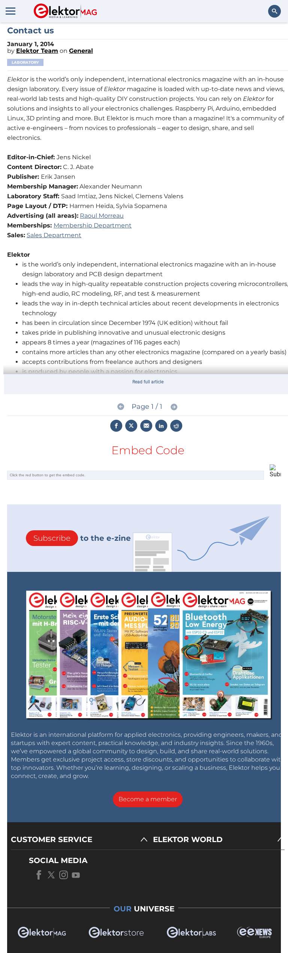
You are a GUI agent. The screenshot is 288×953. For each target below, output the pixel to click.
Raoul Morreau (102, 215)
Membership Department (93, 225)
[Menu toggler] (10, 11)
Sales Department (54, 235)
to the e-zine (82, 538)
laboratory (25, 62)
